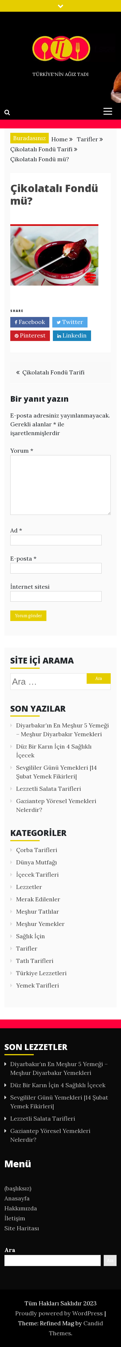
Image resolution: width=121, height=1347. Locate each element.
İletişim (14, 1218)
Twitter (72, 321)
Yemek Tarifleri (37, 985)
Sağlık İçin (30, 936)
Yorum (21, 450)
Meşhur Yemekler (40, 923)
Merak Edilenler (38, 899)
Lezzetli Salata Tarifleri (48, 788)
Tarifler (26, 948)
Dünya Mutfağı (36, 862)
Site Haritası (21, 1228)
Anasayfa (17, 1198)
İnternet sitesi (30, 586)
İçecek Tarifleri (37, 874)
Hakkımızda (20, 1208)
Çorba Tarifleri (36, 850)
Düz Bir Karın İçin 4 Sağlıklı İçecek (57, 1085)
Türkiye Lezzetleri (41, 973)
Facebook (31, 321)
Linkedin (74, 335)
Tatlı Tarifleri (34, 960)
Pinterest (32, 335)
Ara (9, 1249)
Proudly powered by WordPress (59, 1313)
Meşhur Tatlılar (37, 911)
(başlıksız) (17, 1188)
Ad (16, 530)
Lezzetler (29, 886)
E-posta (23, 558)
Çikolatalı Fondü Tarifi (53, 372)
